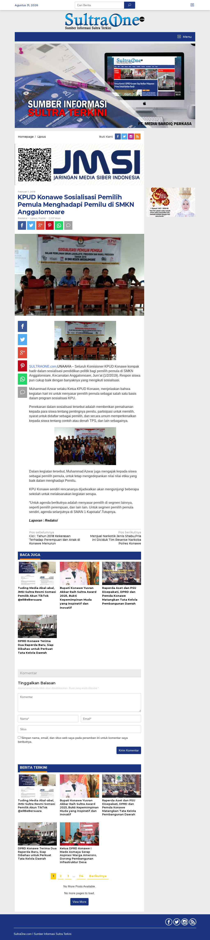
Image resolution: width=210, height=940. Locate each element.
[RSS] (138, 136)
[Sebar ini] (22, 225)
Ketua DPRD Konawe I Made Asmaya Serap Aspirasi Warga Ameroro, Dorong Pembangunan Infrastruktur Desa (78, 855)
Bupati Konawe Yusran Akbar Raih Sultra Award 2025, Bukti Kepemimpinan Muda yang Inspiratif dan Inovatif (79, 807)
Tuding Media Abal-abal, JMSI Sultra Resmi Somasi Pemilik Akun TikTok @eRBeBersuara (36, 805)
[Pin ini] (50, 225)
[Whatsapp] (59, 225)
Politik (42, 218)
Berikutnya (97, 876)
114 (81, 876)
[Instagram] (131, 136)
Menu (187, 37)
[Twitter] (124, 136)
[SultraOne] (105, 21)
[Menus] (193, 5)
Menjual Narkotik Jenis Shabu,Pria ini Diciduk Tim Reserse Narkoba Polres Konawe (115, 537)
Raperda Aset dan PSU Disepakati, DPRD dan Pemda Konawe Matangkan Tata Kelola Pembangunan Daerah (119, 595)
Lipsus (33, 218)
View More (79, 901)
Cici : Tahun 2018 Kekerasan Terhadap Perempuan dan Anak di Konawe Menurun (54, 537)
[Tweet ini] (31, 225)
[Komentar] (68, 225)
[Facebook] (118, 136)
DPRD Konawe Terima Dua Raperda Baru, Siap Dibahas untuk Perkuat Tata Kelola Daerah (37, 853)
